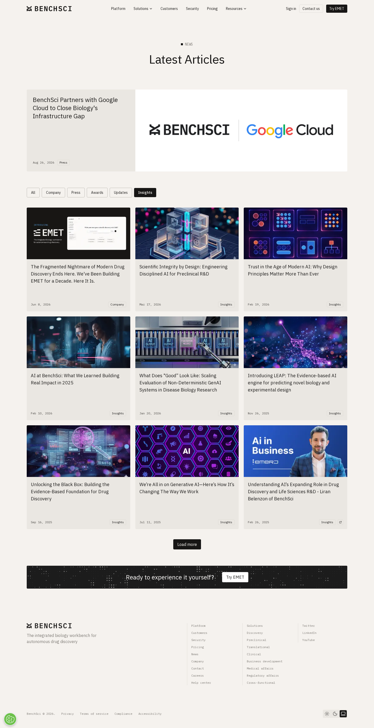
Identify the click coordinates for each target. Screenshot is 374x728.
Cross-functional (261, 683)
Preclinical (256, 640)
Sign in (291, 8)
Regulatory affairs (263, 675)
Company (53, 192)
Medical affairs (260, 668)
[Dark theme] (335, 713)
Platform (198, 626)
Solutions (255, 626)
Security (198, 640)
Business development (264, 661)
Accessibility (150, 714)
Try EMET (336, 8)
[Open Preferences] (10, 719)
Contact (197, 668)
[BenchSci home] (49, 8)
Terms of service (94, 714)
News (194, 654)
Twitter (308, 626)
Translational (258, 647)
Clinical (254, 654)
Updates (121, 192)
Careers (197, 675)
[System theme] (343, 713)
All (33, 192)
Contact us (311, 8)
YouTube (308, 640)
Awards (97, 192)
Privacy (67, 714)
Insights (145, 192)
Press (75, 192)
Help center (201, 683)
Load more (187, 544)
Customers (199, 633)
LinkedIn (309, 633)
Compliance (123, 714)
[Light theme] (326, 713)
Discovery (255, 633)
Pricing (197, 647)
